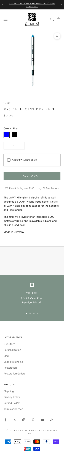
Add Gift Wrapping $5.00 (24, 160)
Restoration (10, 367)
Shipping (9, 391)
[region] (32, 295)
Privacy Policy (12, 397)
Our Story (9, 343)
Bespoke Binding (13, 361)
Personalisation (12, 349)
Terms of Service (13, 408)
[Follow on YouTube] (42, 420)
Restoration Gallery (14, 373)
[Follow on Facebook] (5, 420)
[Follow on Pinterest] (33, 420)
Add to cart (32, 175)
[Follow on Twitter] (14, 420)
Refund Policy (12, 402)
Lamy (7, 103)
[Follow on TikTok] (51, 420)
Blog (6, 355)
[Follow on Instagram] (24, 420)
